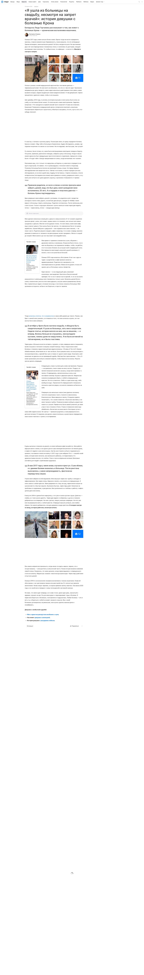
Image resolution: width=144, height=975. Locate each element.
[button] (36, 68)
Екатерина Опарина (34, 34)
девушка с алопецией (42, 617)
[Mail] (2, 2)
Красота (36, 6)
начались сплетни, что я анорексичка (41, 316)
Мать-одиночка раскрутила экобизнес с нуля (42, 614)
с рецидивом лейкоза (47, 620)
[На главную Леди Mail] (5, 2)
